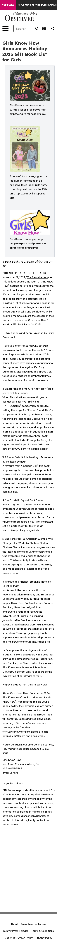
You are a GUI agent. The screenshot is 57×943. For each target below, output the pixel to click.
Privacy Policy (44, 937)
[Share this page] (52, 28)
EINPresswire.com (37, 277)
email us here (10, 772)
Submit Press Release (15, 930)
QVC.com (20, 448)
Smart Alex (11, 388)
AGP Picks (8, 5)
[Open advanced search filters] (44, 28)
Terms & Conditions (42, 930)
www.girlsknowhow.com (16, 731)
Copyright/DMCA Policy (19, 937)
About (14, 924)
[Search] (36, 28)
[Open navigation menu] (5, 28)
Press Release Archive (34, 924)
